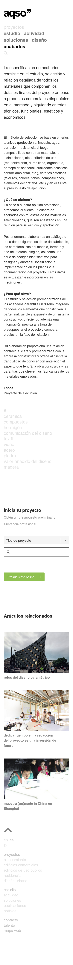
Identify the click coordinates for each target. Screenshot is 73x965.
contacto (11, 920)
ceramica (13, 416)
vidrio (9, 444)
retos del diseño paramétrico (27, 677)
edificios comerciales (21, 864)
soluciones (12, 900)
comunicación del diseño (28, 433)
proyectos (12, 854)
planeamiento (15, 859)
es (12, 839)
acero (9, 449)
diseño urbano (15, 880)
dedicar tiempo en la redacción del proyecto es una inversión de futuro (30, 740)
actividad (11, 895)
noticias (10, 910)
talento (9, 925)
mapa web (12, 930)
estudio (10, 889)
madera (11, 466)
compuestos (16, 421)
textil (8, 438)
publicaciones (15, 905)
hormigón (13, 427)
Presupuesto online (21, 576)
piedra (10, 455)
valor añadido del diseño (27, 461)
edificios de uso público (23, 870)
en (6, 839)
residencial (12, 875)
